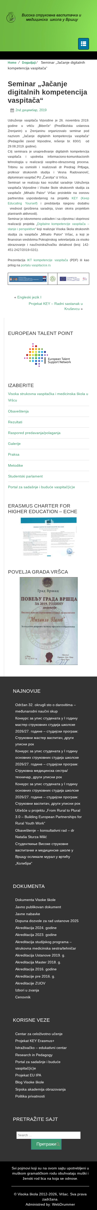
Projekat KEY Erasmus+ (34, 1041)
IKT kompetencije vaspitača (48, 260)
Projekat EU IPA (28, 1075)
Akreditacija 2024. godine (36, 928)
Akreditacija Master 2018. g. (38, 962)
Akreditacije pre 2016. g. (35, 976)
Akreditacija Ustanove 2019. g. (40, 955)
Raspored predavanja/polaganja (34, 433)
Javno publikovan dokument (38, 907)
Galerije (14, 444)
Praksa (13, 454)
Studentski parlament (25, 476)
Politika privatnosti (30, 1096)
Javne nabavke (27, 914)
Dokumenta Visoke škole (35, 900)
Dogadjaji (29, 62)
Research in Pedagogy (34, 1055)
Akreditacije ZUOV (30, 983)
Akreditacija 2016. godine (36, 969)
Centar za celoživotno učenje (39, 1034)
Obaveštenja (18, 411)
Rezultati (15, 422)
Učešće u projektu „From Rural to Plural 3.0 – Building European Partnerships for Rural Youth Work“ (48, 816)
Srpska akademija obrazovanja (40, 1089)
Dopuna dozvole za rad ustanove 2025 (47, 921)
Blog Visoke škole (29, 1082)
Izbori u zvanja (27, 990)
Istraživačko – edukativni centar (41, 1048)
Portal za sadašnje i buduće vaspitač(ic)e (41, 487)
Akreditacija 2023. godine (36, 935)
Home (12, 62)
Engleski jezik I (29, 297)
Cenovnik (23, 997)
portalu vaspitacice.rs (36, 265)
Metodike (15, 465)
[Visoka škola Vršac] (46, 18)
